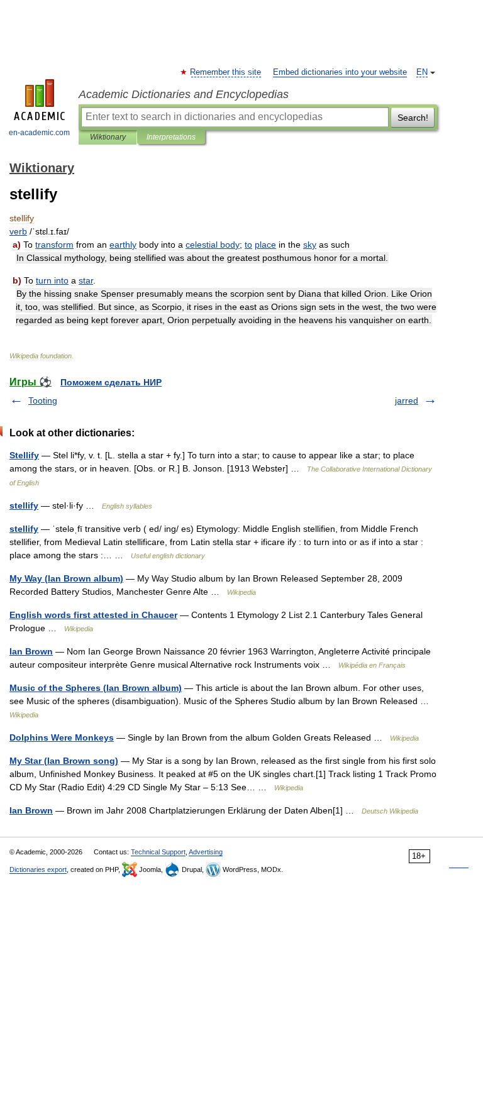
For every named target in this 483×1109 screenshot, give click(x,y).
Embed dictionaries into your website (340, 72)
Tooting (42, 400)
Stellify (24, 455)
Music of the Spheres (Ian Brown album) (95, 688)
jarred (406, 400)
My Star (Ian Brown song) (63, 761)
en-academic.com (39, 132)
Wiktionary (108, 137)
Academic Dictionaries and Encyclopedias (184, 94)
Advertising (206, 852)
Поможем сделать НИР (111, 382)
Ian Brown (31, 651)
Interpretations (171, 137)
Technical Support (158, 852)
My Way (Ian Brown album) (66, 578)
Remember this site (226, 72)
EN (422, 72)
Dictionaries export (38, 869)
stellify (23, 505)
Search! (412, 118)
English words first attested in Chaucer (93, 615)
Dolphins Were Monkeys (61, 737)
